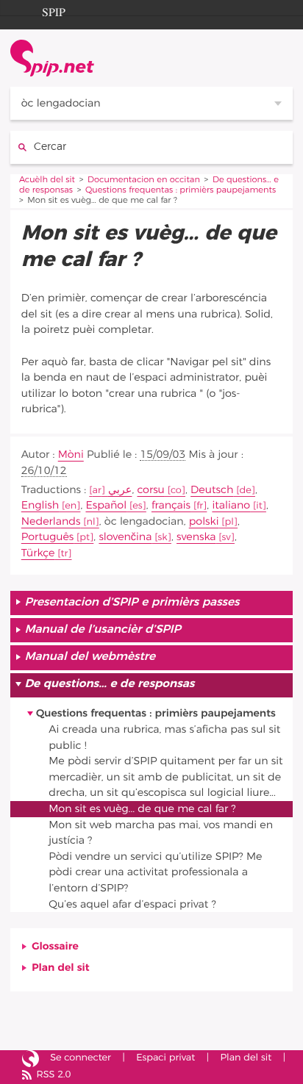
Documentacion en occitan (144, 180)
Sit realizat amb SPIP (30, 1059)
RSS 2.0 (53, 1075)
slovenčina (125, 536)
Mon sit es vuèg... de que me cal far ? (142, 808)
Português (47, 536)
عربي (120, 489)
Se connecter (80, 1058)
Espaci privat (165, 1058)
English (40, 505)
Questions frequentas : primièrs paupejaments (180, 191)
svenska (196, 536)
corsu (150, 489)
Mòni (71, 454)
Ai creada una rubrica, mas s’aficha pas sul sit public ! (164, 737)
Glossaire (55, 946)
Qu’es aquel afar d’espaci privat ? (132, 904)
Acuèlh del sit (47, 180)
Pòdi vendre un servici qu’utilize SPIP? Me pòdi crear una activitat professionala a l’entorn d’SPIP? (155, 872)
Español (105, 505)
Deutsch (211, 489)
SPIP (53, 10)
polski (204, 521)
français (171, 505)
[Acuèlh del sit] (52, 58)
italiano (231, 505)
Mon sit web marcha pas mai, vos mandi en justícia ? (161, 833)
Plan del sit (60, 967)
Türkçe (38, 553)
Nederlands (51, 521)
